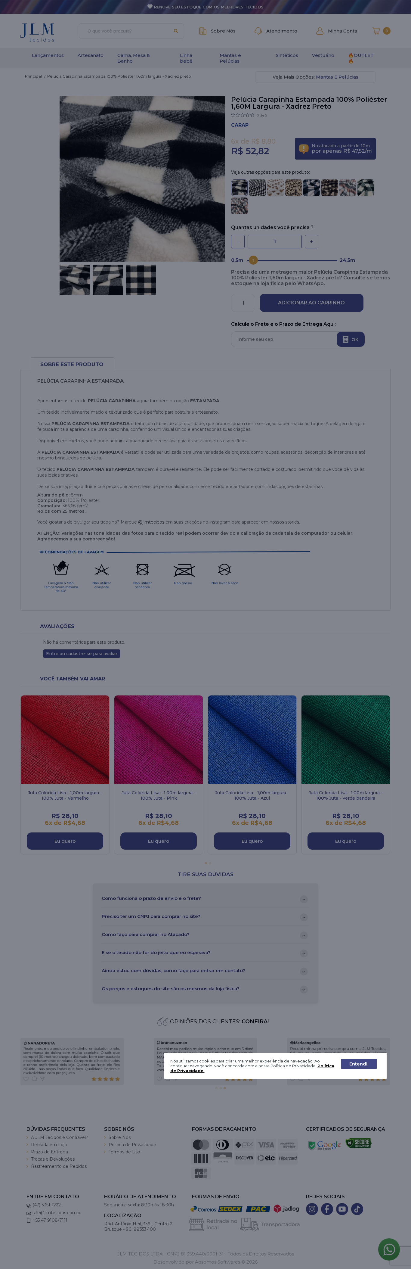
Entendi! (359, 1064)
